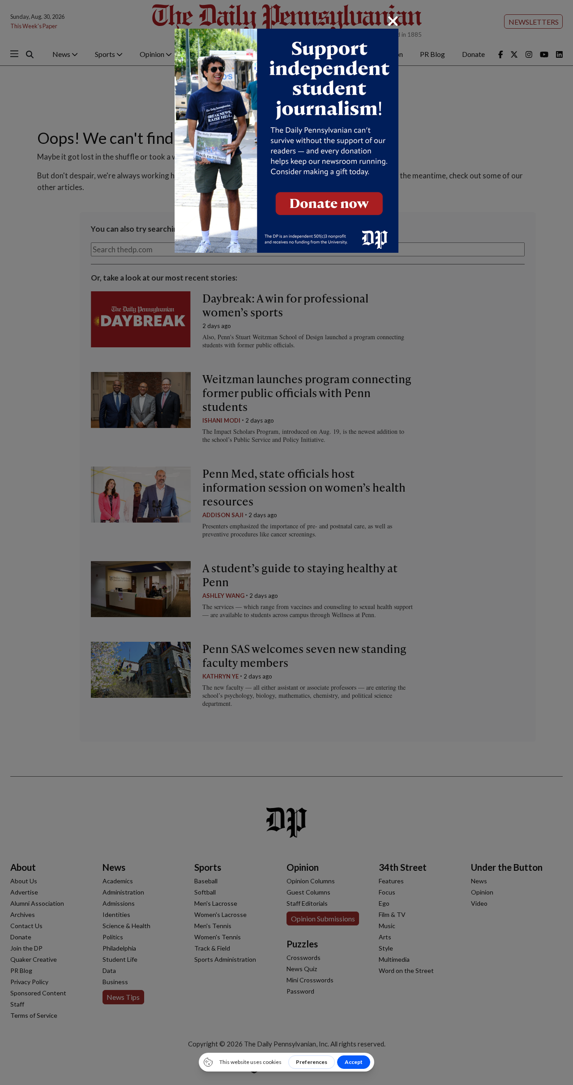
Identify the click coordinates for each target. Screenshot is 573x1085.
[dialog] (286, 542)
